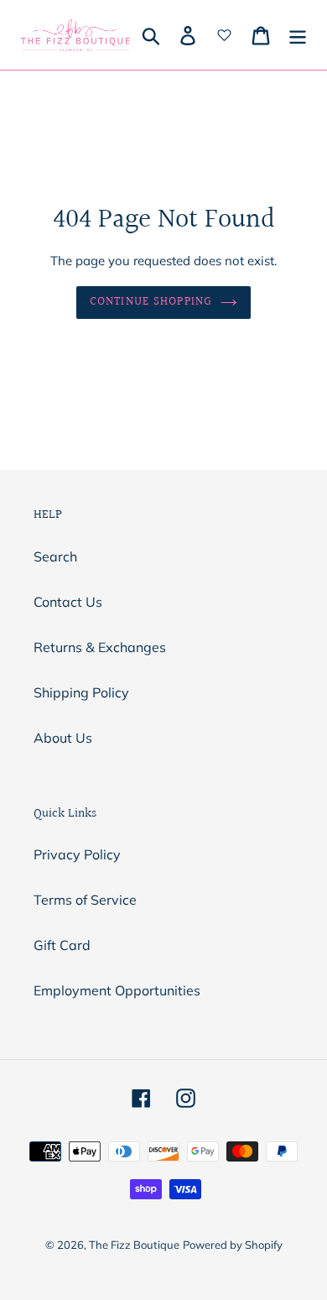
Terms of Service (85, 899)
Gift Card (62, 945)
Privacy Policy (77, 854)
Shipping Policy (81, 692)
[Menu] (297, 35)
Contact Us (68, 601)
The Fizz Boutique (134, 1244)
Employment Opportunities (117, 990)
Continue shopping (151, 302)
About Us (63, 737)
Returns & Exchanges (100, 647)
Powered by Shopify (233, 1244)
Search (55, 556)
